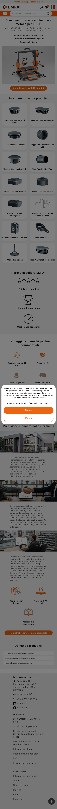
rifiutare (28, 418)
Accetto (28, 410)
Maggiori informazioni (17, 403)
